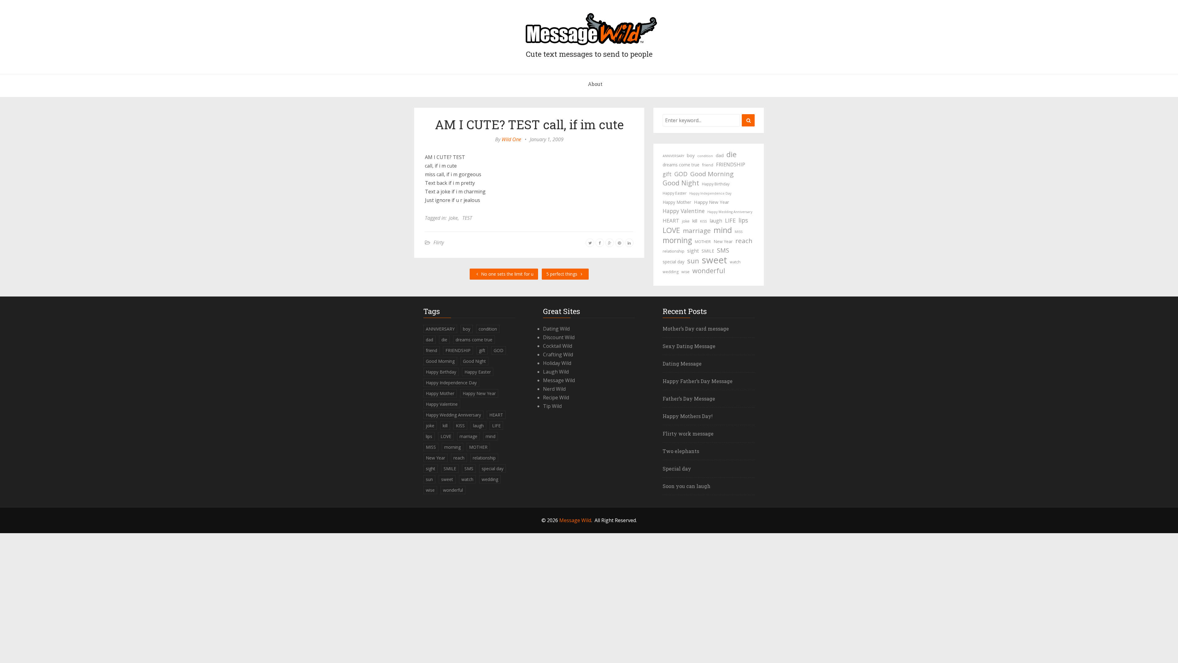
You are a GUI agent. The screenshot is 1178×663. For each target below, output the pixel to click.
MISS (738, 232)
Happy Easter (675, 193)
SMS (723, 250)
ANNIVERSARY (673, 156)
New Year (723, 241)
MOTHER (703, 241)
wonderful (708, 270)
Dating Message (682, 363)
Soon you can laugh (686, 486)
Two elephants (681, 451)
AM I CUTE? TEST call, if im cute (529, 124)
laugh (716, 220)
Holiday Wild (557, 363)
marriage (697, 230)
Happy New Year (711, 202)
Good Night (681, 183)
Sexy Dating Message (689, 346)
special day (673, 262)
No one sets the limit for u (506, 274)
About (595, 84)
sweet (714, 260)
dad (720, 155)
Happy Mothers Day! (688, 416)
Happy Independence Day (710, 193)
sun (693, 261)
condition (705, 156)
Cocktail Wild (557, 346)
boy (691, 155)
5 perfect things (562, 274)
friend (707, 165)
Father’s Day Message (689, 398)
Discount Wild (559, 337)
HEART (671, 220)
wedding (671, 271)
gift (667, 174)
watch (735, 262)
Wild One (511, 139)
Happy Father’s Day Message (698, 381)
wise (685, 271)
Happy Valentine (684, 211)
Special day (677, 468)
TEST (467, 218)
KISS (703, 221)
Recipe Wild (556, 397)
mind (723, 230)
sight (693, 250)
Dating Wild (556, 328)
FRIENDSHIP (730, 164)
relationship (673, 251)
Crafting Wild (558, 354)
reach (744, 240)
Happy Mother (677, 202)
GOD (680, 174)
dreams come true (681, 165)
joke (453, 218)
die (731, 154)
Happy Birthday (716, 184)
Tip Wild (552, 406)
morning (677, 240)
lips (743, 220)
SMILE (708, 251)
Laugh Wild (556, 371)
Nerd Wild (554, 389)
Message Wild (559, 380)
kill (694, 221)
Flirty (438, 242)
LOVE (671, 230)
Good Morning (711, 173)
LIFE (730, 220)
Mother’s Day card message (696, 328)
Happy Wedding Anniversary (729, 212)
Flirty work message (688, 433)
